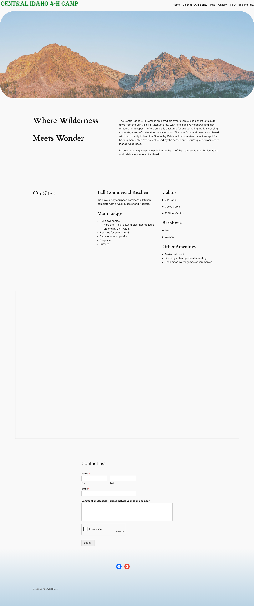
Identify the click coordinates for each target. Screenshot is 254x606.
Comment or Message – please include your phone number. (115, 500)
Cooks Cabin (172, 206)
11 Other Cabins (174, 213)
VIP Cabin (171, 200)
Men (167, 230)
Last (112, 483)
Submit (88, 542)
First (83, 483)
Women (169, 237)
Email (85, 488)
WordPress (52, 589)
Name (85, 473)
